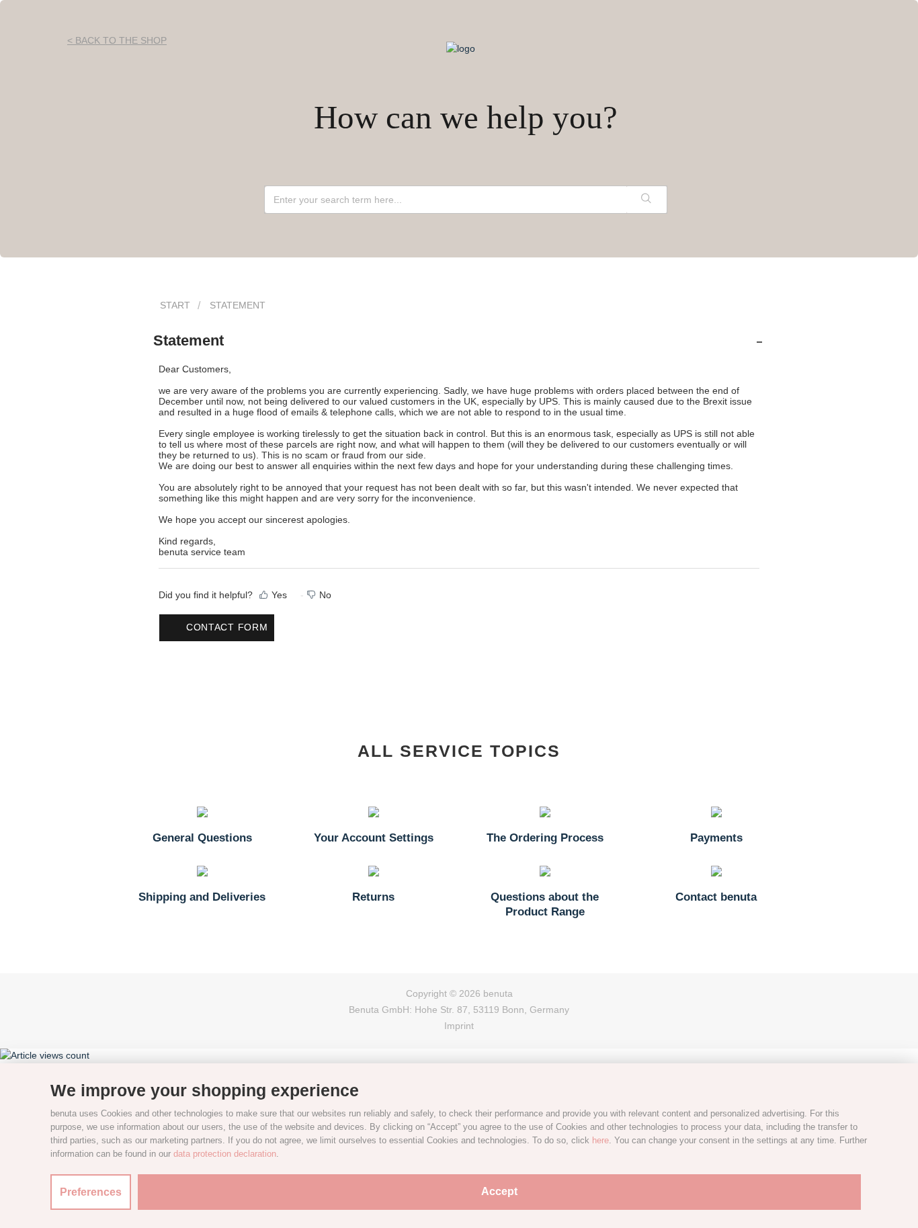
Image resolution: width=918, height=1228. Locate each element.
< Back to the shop (117, 40)
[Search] (646, 199)
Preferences (91, 1192)
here (600, 1140)
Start (175, 305)
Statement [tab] (188, 340)
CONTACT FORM (226, 627)
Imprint (459, 1025)
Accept (499, 1191)
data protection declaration (224, 1154)
